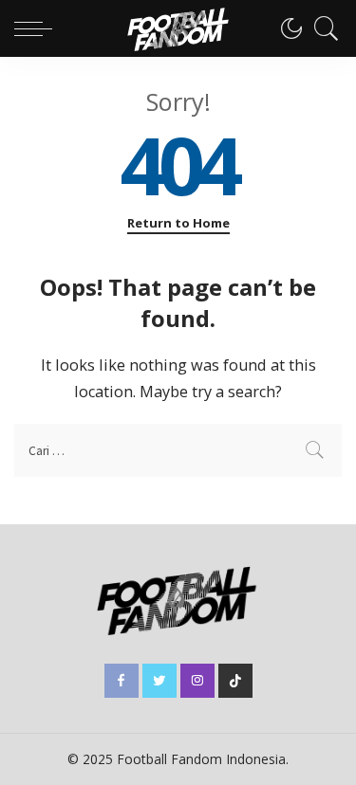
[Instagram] (197, 681)
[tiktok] (235, 681)
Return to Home (178, 222)
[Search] (322, 28)
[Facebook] (121, 681)
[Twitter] (159, 681)
